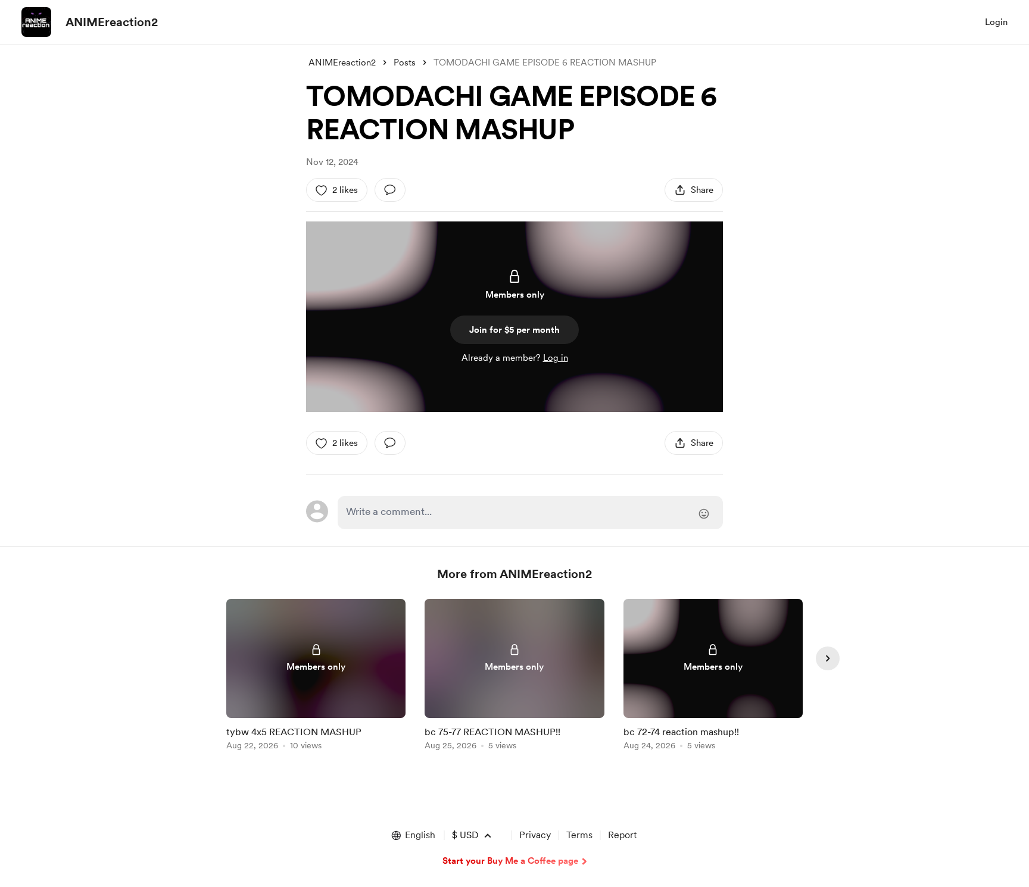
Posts (405, 62)
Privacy (535, 835)
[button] (412, 835)
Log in (555, 357)
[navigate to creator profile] (36, 22)
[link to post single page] (316, 676)
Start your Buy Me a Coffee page (510, 860)
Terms (579, 835)
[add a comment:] (390, 190)
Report (622, 835)
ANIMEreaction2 (112, 22)
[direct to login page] (530, 512)
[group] (316, 676)
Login (996, 22)
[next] (828, 658)
